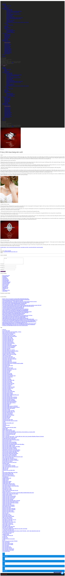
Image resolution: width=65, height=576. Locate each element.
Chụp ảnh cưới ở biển (7, 390)
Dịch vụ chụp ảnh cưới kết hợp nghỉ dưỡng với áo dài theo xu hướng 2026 (15, 299)
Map (12, 62)
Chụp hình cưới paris (7, 359)
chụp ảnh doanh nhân (7, 395)
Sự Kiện (7, 19)
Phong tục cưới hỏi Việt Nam (8, 475)
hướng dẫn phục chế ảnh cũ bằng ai (10, 460)
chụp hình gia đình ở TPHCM (8, 353)
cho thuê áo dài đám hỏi (7, 340)
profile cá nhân (5, 479)
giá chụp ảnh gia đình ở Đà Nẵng (9, 452)
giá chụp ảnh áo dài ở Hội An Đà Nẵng (10, 439)
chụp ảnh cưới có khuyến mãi (8, 375)
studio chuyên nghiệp (7, 494)
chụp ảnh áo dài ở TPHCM (8, 415)
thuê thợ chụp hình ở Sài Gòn (8, 508)
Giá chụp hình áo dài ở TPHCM (9, 447)
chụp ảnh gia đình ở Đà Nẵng (8, 400)
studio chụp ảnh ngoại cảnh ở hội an (10, 501)
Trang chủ (4, 3)
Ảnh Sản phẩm (7, 101)
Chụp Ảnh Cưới (9, 10)
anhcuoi (4, 329)
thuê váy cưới (5, 512)
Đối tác (5, 6)
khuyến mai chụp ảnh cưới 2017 (9, 462)
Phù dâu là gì (5, 476)
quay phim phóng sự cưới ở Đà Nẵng (10, 485)
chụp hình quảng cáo (7, 361)
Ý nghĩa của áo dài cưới (7, 535)
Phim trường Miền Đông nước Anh (9, 472)
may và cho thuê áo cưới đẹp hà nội (10, 466)
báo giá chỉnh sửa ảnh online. (8, 333)
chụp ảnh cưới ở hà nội (7, 392)
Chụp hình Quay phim (8, 9)
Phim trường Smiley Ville (7, 473)
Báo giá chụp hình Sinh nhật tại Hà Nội (13, 77)
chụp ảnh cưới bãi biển (7, 374)
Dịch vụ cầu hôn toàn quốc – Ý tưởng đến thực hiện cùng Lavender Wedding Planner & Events (19, 301)
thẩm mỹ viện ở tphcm (7, 517)
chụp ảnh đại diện (6, 417)
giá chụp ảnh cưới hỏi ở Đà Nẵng (9, 443)
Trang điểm (6, 26)
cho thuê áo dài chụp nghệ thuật (9, 336)
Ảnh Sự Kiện (6, 100)
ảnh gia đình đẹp (6, 551)
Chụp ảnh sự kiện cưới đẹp (8, 410)
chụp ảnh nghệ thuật (32, 247)
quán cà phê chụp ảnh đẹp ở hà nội (10, 490)
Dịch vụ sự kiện (7, 47)
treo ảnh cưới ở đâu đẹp (7, 527)
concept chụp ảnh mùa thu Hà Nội (9, 420)
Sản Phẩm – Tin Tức (6, 40)
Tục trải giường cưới (6, 533)
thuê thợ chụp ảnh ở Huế (7, 510)
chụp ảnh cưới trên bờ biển (8, 383)
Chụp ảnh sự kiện (7, 46)
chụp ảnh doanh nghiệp (7, 393)
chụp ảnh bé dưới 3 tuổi (7, 367)
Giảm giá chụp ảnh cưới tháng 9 (9, 455)
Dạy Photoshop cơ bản (10, 30)
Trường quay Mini (9, 25)
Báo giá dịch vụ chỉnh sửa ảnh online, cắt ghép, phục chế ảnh (17, 22)
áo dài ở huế (5, 537)
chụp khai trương (6, 364)
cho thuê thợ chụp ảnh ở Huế (8, 335)
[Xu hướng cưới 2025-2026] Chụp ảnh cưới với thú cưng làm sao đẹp (15, 325)
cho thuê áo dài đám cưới (8, 339)
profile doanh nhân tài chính (8, 483)
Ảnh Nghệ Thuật (7, 36)
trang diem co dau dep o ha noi (9, 519)
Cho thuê (6, 23)
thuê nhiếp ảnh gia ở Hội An (8, 506)
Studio (7, 24)
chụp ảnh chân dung (6, 370)
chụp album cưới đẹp (24, 247)
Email (1, 267)
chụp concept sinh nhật (7, 356)
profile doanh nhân (6, 482)
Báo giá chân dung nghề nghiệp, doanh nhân (14, 17)
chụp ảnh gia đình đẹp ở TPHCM (9, 398)
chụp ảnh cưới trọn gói (7, 384)
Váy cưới (6, 89)
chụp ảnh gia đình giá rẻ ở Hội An (9, 397)
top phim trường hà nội (7, 518)
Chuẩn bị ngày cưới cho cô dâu (9, 354)
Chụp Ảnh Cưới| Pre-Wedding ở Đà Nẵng (14, 11)
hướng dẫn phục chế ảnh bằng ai (9, 458)
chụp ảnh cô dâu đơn (7, 344)
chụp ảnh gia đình (6, 348)
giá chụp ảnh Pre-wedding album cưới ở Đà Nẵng (13, 444)
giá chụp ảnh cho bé (6, 440)
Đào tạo (5, 28)
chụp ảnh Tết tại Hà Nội (7, 412)
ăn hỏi (3, 539)
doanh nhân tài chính (7, 429)
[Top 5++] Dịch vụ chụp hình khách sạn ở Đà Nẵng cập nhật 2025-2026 (15, 310)
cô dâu (3, 421)
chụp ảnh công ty (6, 372)
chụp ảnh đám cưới (13, 251)
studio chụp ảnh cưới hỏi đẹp (8, 497)
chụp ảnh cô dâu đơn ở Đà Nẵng (9, 345)
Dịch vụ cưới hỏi (7, 42)
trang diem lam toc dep (7, 520)
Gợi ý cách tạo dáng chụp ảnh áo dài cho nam (12, 456)
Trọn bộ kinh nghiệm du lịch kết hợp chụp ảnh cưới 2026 (12, 300)
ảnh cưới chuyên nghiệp (7, 544)
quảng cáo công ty (6, 491)
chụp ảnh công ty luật (7, 373)
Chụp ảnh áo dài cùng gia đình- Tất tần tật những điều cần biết (13, 304)
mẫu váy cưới (5, 467)
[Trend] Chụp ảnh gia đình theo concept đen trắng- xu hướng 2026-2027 (15, 312)
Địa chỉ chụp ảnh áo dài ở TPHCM (9, 541)
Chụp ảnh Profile (7, 48)
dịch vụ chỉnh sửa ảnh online (8, 430)
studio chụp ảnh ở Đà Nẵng (8, 505)
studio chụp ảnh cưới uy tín (8, 498)
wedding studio (5, 534)
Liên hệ (3, 54)
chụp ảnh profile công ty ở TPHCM (10, 406)
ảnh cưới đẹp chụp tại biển (8, 548)
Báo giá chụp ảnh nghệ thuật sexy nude (13, 18)
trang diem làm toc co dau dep (9, 521)
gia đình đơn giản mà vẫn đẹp (8, 438)
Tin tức (3, 289)
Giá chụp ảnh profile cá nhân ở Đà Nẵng (11, 446)
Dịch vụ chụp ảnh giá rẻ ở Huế (9, 433)
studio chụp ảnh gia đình (7, 499)
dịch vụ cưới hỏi (5, 435)
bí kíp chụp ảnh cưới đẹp (7, 334)
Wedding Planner (9, 21)
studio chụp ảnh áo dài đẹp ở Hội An (10, 502)
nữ (3, 471)
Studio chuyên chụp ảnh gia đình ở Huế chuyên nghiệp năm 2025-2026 (15, 318)
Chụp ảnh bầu (7, 45)
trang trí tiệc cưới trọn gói (7, 524)
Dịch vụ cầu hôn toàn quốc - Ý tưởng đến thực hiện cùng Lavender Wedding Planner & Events (23, 436)
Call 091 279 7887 (3, 574)
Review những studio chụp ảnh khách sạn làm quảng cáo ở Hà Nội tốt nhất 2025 (17, 311)
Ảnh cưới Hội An (6, 542)
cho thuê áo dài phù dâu (7, 338)
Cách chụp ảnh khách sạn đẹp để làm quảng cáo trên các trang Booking (15, 309)
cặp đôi (4, 426)
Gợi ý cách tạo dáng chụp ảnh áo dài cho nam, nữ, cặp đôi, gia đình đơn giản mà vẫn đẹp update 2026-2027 (21, 305)
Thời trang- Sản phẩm (10, 20)
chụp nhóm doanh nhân (7, 365)
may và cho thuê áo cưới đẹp (8, 465)
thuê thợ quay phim (6, 507)
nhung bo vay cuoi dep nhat (8, 470)
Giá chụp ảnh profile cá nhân (8, 445)
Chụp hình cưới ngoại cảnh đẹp (9, 358)
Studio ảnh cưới (7, 51)
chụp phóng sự (5, 366)
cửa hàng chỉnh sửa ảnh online (9, 427)
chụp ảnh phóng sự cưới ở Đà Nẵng (10, 351)
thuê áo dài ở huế (6, 514)
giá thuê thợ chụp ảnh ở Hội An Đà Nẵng (11, 449)
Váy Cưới (6, 38)
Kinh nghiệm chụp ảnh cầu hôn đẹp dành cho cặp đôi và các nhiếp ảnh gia (15, 302)
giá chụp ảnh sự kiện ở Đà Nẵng (9, 454)
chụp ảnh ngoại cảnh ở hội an (8, 402)
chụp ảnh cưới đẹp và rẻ (7, 388)
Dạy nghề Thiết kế (9, 31)
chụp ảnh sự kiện (6, 409)
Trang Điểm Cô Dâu (8, 50)
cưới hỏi (4, 424)
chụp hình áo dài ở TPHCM (8, 352)
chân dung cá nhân (6, 355)
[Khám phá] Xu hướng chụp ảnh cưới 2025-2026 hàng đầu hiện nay (14, 322)
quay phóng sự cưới (6, 488)
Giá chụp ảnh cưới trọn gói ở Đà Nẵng (10, 451)
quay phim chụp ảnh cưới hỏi (8, 484)
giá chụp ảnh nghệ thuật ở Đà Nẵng (10, 453)
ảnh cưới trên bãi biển (7, 547)
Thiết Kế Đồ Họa (7, 27)
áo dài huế (4, 536)
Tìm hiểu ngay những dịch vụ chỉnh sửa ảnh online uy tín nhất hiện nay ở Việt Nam (17, 315)
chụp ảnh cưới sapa (6, 379)
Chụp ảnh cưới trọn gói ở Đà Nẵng (12, 12)
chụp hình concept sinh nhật (8, 357)
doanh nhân (5, 428)
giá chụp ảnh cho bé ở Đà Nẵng (9, 442)
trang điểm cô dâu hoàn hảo (8, 526)
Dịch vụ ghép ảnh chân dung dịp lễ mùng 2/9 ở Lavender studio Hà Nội (15, 316)
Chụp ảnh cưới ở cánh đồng (8, 391)
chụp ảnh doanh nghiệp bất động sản (10, 394)
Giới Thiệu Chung (7, 5)
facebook (4, 56)
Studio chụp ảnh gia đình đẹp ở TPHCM (11, 500)
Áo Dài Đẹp (4, 277)
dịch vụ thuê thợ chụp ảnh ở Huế (9, 437)
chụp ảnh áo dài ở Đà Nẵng (8, 343)
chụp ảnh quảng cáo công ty (8, 408)
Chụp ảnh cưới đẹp (6, 385)
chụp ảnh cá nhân (6, 371)
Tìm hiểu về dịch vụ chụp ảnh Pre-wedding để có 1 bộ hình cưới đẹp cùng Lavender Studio (18, 320)
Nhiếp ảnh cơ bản (9, 29)
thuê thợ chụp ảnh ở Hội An (8, 511)
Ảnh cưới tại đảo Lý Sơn (7, 543)
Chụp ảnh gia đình (7, 44)
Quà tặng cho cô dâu (7, 489)
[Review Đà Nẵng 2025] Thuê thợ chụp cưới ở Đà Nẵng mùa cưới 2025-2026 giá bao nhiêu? (19, 323)
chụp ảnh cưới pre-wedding (8, 347)
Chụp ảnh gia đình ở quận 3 (8, 399)
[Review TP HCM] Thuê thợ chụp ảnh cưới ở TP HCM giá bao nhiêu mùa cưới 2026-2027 (18, 324)
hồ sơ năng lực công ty (7, 461)
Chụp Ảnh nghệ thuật (10, 16)
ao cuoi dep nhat (6, 330)
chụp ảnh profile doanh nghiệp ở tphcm (11, 407)
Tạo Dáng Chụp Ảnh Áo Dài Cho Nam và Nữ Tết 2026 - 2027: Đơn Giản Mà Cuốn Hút (21, 530)
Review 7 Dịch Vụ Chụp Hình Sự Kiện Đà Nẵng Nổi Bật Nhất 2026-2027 (15, 298)
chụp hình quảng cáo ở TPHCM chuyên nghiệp (12, 363)
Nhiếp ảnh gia (7, 7)
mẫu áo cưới (5, 469)
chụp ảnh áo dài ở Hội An (8, 342)
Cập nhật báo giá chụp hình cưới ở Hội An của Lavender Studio (13, 317)
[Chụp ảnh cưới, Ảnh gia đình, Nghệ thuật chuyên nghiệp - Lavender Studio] (4, 65)
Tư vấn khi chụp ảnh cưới (8, 529)
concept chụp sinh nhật (7, 419)
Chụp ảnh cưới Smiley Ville (8, 380)
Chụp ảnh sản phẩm (8, 112)
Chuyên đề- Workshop (10, 32)
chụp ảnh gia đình (39, 247)
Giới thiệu (4, 4)
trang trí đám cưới (6, 525)
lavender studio (3, 247)
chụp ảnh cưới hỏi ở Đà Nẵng (8, 346)
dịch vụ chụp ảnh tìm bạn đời (8, 434)
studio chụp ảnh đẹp (6, 503)
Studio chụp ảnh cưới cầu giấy (9, 496)
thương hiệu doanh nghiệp (8, 516)
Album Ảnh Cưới (7, 34)
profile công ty (5, 480)
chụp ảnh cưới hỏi (7, 251)
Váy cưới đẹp (6, 43)
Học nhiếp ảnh (7, 53)
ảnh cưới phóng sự (6, 546)
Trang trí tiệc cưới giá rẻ (7, 523)
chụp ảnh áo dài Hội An (7, 413)
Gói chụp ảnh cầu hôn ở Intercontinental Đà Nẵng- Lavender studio (14, 303)
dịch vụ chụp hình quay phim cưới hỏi (13, 247)
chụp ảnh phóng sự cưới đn (8, 349)
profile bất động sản (6, 478)
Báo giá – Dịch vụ (5, 8)
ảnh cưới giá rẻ (5, 545)
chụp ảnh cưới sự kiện (7, 382)
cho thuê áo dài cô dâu (7, 337)
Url (0, 269)
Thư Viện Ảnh (5, 33)
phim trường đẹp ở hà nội (8, 474)
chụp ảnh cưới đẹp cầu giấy (8, 386)
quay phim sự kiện (6, 487)
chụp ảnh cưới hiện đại (7, 376)
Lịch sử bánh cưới (6, 464)
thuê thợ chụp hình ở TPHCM (8, 509)
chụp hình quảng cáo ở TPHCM (9, 362)
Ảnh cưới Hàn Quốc (8, 52)
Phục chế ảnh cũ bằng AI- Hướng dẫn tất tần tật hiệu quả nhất (13, 313)
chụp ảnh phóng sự (6, 403)
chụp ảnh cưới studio (7, 381)
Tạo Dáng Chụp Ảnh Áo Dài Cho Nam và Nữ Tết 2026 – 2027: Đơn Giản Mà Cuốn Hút (18, 306)
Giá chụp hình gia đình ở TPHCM (9, 448)
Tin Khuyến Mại (5, 39)
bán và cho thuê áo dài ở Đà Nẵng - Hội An (11, 331)
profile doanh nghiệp (6, 481)
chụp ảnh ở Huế (5, 418)
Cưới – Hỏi (8, 13)
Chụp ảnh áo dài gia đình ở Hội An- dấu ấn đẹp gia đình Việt (13, 307)
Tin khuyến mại (5, 288)
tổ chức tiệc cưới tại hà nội (8, 532)
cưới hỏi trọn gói (5, 425)
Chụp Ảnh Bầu (9, 15)
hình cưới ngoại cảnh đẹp (8, 457)
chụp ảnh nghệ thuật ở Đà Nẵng (9, 401)
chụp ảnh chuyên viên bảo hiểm (9, 368)
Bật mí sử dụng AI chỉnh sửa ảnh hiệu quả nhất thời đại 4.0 (13, 314)
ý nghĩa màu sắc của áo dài (8, 538)
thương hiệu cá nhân (7, 515)
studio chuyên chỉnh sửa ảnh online (10, 493)
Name (1, 265)
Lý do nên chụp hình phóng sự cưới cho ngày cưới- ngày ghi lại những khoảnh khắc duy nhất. (19, 321)
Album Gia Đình (7, 35)
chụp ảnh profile (5, 404)
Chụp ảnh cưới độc (6, 389)
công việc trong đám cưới (8, 422)
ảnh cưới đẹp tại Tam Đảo (8, 550)
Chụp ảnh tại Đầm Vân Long (8, 411)
